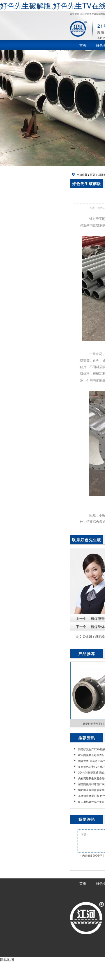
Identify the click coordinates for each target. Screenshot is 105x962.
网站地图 (7, 959)
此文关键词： (85, 636)
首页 (92, 174)
